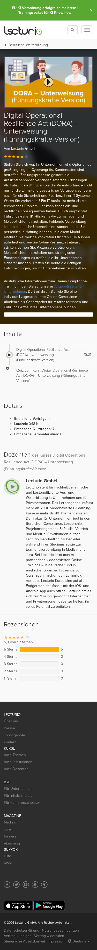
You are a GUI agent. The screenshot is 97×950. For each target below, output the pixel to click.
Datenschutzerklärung (21, 930)
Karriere (10, 836)
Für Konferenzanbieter (22, 802)
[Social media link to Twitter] (16, 884)
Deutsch (79, 941)
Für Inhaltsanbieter (19, 795)
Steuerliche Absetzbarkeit (24, 941)
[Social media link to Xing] (44, 884)
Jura (7, 829)
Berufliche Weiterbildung (28, 45)
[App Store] (18, 905)
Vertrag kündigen (18, 936)
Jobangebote (14, 735)
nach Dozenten (16, 769)
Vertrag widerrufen (49, 936)
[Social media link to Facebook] (7, 884)
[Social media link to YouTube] (35, 884)
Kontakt (10, 742)
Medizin (10, 822)
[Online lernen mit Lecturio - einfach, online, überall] (23, 30)
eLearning (12, 843)
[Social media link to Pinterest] (26, 884)
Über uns (11, 721)
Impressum (56, 941)
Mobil (8, 863)
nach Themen (15, 755)
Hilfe (7, 856)
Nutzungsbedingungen (60, 930)
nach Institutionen (18, 762)
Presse (9, 728)
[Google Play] (49, 905)
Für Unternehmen (18, 788)
